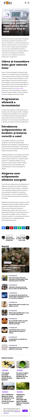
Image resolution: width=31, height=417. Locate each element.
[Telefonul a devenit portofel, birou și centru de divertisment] (4, 287)
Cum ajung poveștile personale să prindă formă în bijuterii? (7, 376)
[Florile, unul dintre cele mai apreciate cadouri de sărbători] (15, 260)
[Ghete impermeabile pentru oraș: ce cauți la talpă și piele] (4, 313)
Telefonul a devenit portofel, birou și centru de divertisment (18, 287)
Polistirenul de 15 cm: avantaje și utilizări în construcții (18, 348)
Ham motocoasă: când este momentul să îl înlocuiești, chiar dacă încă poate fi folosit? (18, 279)
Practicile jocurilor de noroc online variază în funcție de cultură (17, 331)
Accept (25, 410)
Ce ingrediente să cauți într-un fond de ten (18, 339)
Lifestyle (11, 10)
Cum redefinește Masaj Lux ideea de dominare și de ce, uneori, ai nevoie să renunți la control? (8, 399)
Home (5, 10)
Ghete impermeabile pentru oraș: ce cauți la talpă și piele (19, 313)
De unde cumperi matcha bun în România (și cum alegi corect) (22, 375)
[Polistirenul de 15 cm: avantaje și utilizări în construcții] (4, 347)
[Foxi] (8, 3)
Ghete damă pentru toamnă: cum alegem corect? (19, 305)
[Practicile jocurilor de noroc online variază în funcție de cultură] (4, 330)
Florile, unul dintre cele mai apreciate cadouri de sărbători (14, 267)
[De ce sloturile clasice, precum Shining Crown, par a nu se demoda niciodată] (4, 321)
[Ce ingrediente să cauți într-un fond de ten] (4, 339)
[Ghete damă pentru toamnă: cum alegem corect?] (4, 304)
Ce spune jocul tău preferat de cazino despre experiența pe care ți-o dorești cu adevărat (19, 296)
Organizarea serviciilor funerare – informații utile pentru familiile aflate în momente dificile (22, 400)
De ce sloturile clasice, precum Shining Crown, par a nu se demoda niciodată (18, 322)
